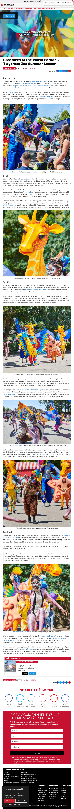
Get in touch (56, 651)
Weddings (7, 778)
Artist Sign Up (53, 792)
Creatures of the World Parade (35, 290)
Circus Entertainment (27, 782)
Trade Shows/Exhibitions (11, 782)
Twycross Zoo (12, 92)
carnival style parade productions (44, 86)
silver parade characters (37, 81)
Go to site (69, 3)
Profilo (25, 673)
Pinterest (63, 792)
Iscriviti (37, 753)
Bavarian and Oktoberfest (29, 774)
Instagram (64, 790)
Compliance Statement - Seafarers (41, 798)
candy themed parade (28, 83)
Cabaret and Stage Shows (29, 780)
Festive (6, 772)
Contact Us (41, 792)
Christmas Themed (27, 776)
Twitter (63, 794)
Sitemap (51, 798)
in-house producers (46, 97)
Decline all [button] (21, 800)
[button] (57, 70)
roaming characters (9, 394)
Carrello (32, 673)
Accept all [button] (9, 800)
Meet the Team (42, 790)
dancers (6, 292)
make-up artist (40, 454)
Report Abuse (42, 794)
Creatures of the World (15, 445)
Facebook (64, 788)
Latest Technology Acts (28, 778)
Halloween (24, 772)
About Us (40, 788)
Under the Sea (16, 172)
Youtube (63, 796)
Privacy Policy (53, 788)
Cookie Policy (53, 790)
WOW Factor (8, 774)
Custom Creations (27, 649)
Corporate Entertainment (11, 776)
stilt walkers (13, 292)
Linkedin (63, 798)
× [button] (27, 787)
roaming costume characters (20, 86)
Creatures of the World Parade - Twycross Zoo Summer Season (35, 8)
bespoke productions (48, 636)
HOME (4, 8)
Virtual (6, 780)
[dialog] (15, 796)
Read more (16, 797)
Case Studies (11, 8)
